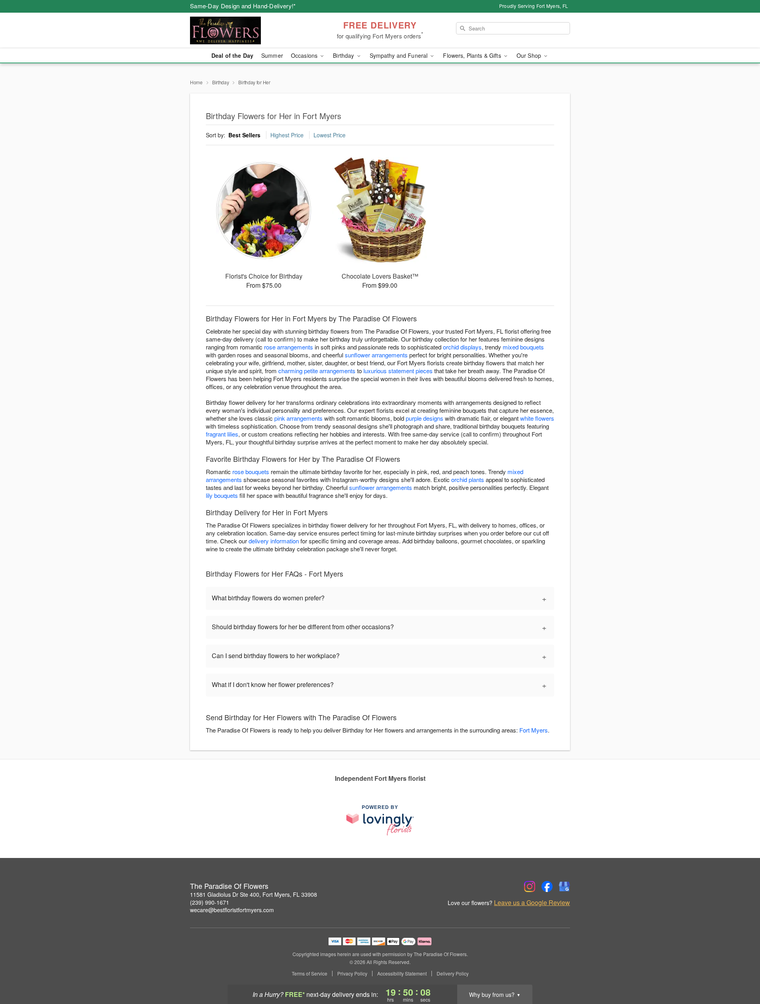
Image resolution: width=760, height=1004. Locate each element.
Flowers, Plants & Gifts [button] (472, 55)
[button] (739, 970)
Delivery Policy (453, 973)
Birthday (220, 82)
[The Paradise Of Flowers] (247, 30)
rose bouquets (250, 471)
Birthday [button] (344, 55)
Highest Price (287, 135)
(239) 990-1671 (209, 902)
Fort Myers (533, 730)
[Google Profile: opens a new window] (564, 886)
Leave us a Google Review (532, 902)
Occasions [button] (305, 55)
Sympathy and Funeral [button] (399, 55)
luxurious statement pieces (398, 370)
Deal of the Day (232, 55)
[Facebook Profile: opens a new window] (547, 886)
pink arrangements (298, 418)
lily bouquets (222, 495)
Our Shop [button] (530, 55)
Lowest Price (330, 135)
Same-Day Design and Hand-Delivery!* (243, 6)
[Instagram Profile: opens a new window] (529, 886)
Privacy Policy (352, 973)
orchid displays (462, 347)
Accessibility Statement (402, 973)
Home (196, 82)
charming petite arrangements (316, 370)
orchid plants (467, 479)
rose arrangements (288, 347)
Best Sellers (244, 135)
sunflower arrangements (376, 355)
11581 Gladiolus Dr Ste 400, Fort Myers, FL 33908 (253, 894)
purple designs (424, 418)
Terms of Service (309, 973)
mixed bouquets (523, 347)
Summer (272, 55)
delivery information (274, 541)
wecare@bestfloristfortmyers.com (232, 910)
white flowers (537, 418)
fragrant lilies (222, 434)
